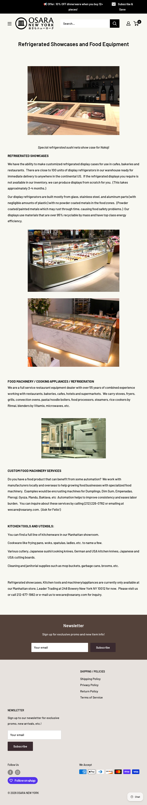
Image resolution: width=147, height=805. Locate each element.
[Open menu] (9, 23)
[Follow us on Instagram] (17, 772)
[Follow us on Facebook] (10, 772)
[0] (136, 23)
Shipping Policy (90, 679)
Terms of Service (91, 697)
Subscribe (103, 647)
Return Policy (89, 691)
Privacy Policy (89, 685)
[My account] (128, 23)
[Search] (114, 23)
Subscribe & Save (125, 6)
